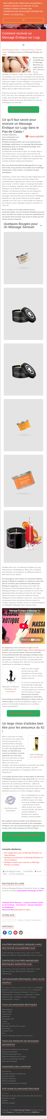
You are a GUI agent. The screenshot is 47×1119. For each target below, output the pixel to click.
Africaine (6, 997)
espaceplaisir (10, 691)
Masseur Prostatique (9, 1061)
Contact (5, 1100)
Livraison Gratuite (8, 1076)
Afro (11, 997)
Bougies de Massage (9, 1052)
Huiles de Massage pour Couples (14, 1056)
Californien (6, 1016)
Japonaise (29, 994)
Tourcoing (15, 969)
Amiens (8, 969)
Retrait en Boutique (9, 1081)
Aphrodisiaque (7, 1009)
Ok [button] (23, 20)
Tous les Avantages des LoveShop (14, 1083)
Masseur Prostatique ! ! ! (23, 713)
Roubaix (23, 969)
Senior (25, 997)
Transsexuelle (7, 999)
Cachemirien (6, 1014)
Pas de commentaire (17, 874)
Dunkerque (31, 969)
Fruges (25, 650)
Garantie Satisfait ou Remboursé (14, 1074)
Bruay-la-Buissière (24, 955)
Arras (23, 953)
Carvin (40, 955)
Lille (3, 969)
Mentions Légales (8, 1103)
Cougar (33, 997)
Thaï (11, 1031)
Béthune (13, 955)
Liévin (28, 953)
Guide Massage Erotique (13, 871)
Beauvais (30, 971)
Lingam (4, 1021)
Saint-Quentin (21, 971)
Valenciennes (7, 974)
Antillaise (18, 997)
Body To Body (7, 1012)
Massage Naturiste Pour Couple (13, 1026)
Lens (33, 953)
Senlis (31, 650)
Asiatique (17, 992)
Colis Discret (6, 1071)
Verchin (5, 652)
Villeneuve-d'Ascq (8, 971)
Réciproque (6, 1028)
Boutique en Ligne (8, 1098)
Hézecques (38, 650)
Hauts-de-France (28, 50)
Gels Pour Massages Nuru (11, 1054)
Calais (4, 953)
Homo (17, 999)
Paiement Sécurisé (9, 1078)
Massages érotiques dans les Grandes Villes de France (22, 1096)
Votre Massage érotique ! (11, 50)
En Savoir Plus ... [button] (18, 14)
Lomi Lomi (6, 1024)
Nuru (4, 1033)
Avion (33, 955)
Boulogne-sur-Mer (13, 953)
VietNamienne (7, 994)
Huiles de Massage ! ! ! (23, 109)
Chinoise (25, 992)
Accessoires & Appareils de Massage (15, 1049)
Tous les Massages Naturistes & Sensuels (17, 1036)
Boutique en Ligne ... (23, 910)
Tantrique (5, 1031)
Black (38, 994)
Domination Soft (8, 1019)
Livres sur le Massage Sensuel (13, 1059)
